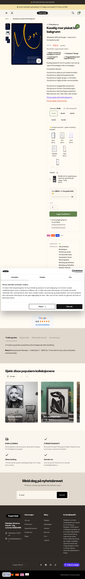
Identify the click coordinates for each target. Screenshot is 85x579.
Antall (51, 203)
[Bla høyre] (27, 376)
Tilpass (41, 306)
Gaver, (69, 257)
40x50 (72, 113)
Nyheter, (61, 268)
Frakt (56, 49)
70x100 (63, 120)
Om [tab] (70, 277)
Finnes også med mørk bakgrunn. (60, 97)
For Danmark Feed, (65, 255)
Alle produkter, (64, 247)
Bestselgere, (63, 249)
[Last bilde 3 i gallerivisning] (8, 40)
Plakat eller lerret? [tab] (39, 337)
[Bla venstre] (21, 376)
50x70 (54, 120)
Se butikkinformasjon (58, 227)
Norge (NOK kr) (18, 565)
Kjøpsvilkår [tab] (24, 337)
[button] (6, 13)
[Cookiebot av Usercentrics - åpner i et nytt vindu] (73, 271)
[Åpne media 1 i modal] (26, 44)
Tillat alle (69, 306)
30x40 (63, 113)
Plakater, (68, 268)
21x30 (54, 113)
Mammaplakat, (64, 260)
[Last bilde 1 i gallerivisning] (8, 27)
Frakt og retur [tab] (11, 337)
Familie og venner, (65, 252)
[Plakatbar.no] (13, 518)
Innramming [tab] (54, 337)
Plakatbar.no (53, 24)
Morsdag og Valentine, (66, 262)
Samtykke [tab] (14, 277)
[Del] (77, 26)
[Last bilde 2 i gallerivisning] (8, 33)
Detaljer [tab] (42, 277)
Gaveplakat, (63, 257)
